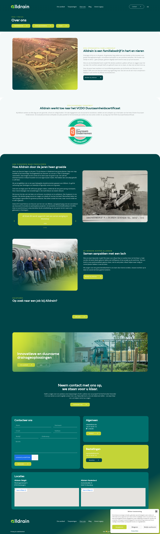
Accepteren (119, 527)
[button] (156, 511)
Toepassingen (72, 7)
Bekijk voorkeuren (150, 527)
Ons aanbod (61, 7)
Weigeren (135, 527)
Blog (90, 7)
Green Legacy (98, 7)
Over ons (83, 7)
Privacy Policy (134, 531)
